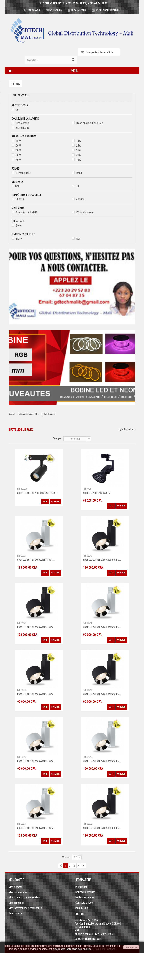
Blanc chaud (22, 123)
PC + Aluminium (85, 212)
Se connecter (78, 10)
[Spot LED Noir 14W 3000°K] (105, 467)
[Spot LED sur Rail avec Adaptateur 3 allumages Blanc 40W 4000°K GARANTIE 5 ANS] (39, 803)
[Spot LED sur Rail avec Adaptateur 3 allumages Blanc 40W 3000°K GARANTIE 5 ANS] (105, 736)
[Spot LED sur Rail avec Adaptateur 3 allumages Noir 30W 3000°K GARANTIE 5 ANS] (105, 803)
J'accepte (131, 947)
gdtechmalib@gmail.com (88, 938)
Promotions (81, 886)
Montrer (66, 857)
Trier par (57, 438)
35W (78, 150)
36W (18, 155)
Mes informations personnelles (25, 908)
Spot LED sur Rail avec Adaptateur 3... (36, 559)
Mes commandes (18, 892)
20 (17, 109)
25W (78, 145)
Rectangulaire (23, 173)
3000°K (20, 199)
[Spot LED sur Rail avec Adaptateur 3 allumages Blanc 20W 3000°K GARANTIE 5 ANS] (39, 736)
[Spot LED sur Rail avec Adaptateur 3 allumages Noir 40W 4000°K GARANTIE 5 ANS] (105, 534)
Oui (77, 186)
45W (78, 159)
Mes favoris (33, 10)
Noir (78, 238)
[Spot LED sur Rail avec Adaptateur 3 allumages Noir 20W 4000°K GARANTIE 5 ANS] (105, 669)
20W (18, 145)
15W (18, 141)
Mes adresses (16, 902)
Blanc (19, 238)
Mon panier (55, 10)
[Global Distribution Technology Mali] (72, 30)
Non (17, 186)
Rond (79, 173)
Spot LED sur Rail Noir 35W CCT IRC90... (37, 492)
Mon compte (16, 880)
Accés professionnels (108, 10)
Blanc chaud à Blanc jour (89, 123)
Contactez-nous (84, 902)
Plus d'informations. (105, 949)
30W (18, 150)
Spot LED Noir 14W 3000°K (96, 492)
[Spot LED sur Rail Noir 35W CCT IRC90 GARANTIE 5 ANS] (39, 467)
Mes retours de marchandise (24, 897)
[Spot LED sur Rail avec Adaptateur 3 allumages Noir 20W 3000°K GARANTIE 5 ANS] (39, 669)
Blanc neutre (23, 127)
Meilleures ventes (84, 897)
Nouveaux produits (85, 892)
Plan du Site (81, 908)
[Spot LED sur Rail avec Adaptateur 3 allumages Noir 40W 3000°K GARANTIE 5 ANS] (39, 602)
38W (78, 155)
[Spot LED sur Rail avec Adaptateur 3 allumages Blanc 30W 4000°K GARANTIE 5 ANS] (39, 534)
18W (78, 141)
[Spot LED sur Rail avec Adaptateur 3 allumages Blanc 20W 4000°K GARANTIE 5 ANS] (105, 602)
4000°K (80, 199)
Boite (19, 225)
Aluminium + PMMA (27, 212)
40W (18, 159)
